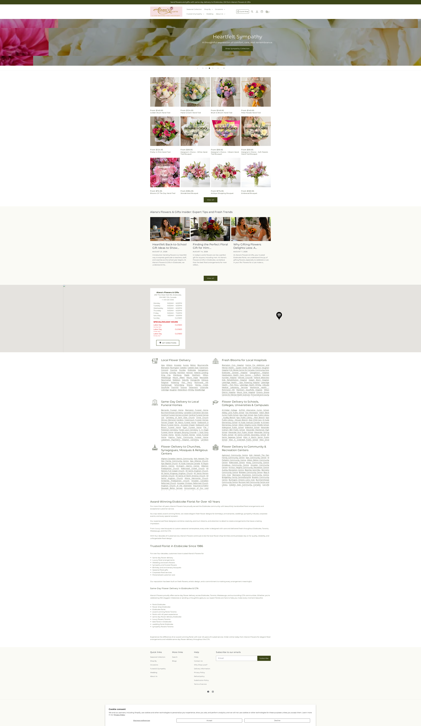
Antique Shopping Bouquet (222, 193)
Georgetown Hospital (259, 373)
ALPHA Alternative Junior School (254, 410)
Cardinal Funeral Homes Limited (174, 415)
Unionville (204, 387)
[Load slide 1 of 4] (202, 68)
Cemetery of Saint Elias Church (180, 418)
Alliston (169, 365)
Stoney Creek (201, 385)
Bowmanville (202, 365)
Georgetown (203, 370)
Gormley (164, 373)
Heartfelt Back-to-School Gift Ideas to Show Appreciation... (169, 246)
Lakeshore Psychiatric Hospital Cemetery (180, 440)
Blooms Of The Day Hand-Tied (162, 193)
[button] (208, 9)
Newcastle (204, 377)
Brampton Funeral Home (196, 410)
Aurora (186, 365)
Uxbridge (165, 390)
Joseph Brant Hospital (259, 380)
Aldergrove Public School (233, 427)
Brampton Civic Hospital (233, 365)
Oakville (185, 380)
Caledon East (193, 368)
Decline (277, 720)
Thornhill (174, 387)
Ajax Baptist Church (169, 463)
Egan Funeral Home (192, 427)
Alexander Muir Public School (240, 432)
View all (210, 200)
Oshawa (204, 380)
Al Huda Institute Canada (249, 422)
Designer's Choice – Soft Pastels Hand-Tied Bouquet (254, 153)
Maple (186, 375)
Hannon (189, 373)
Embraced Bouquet (249, 193)
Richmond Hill (201, 382)
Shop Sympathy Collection (210, 48)
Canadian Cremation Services (196, 413)
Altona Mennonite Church (196, 478)
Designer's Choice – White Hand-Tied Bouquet (194, 153)
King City (165, 375)
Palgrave (164, 382)
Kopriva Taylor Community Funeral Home (188, 437)
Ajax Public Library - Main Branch (250, 418)
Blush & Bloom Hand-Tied (221, 113)
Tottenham (193, 387)
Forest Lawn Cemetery (188, 430)
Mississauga (166, 377)
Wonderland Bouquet (189, 193)
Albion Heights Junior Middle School (253, 425)
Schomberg (179, 385)
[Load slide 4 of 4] (212, 68)
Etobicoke (192, 370)
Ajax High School (246, 415)
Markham (196, 375)
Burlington (174, 368)
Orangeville (195, 380)
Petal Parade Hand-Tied (251, 113)
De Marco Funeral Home (185, 422)
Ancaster (177, 365)
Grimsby (172, 373)
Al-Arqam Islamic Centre (187, 466)
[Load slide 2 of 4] (206, 68)
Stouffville (165, 387)
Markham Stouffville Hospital (249, 390)
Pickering (175, 382)
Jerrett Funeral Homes (185, 435)
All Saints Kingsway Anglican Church (177, 473)
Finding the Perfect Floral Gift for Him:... (210, 246)
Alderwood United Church (192, 468)
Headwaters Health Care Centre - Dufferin (241, 375)
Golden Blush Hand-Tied (160, 113)
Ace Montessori (251, 413)
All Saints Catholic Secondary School (250, 435)
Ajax (163, 365)
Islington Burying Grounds (185, 432)
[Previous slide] (197, 68)
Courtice (173, 370)
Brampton (165, 368)
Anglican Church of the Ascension (176, 486)
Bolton (193, 365)
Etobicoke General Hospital (234, 373)
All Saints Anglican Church (197, 471)
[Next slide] (218, 68)
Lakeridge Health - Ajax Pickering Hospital (241, 382)
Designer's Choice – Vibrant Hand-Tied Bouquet (225, 153)
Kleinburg (177, 375)
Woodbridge (200, 390)
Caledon (183, 368)
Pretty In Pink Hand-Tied (160, 152)
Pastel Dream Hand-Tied (191, 113)
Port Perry (187, 382)
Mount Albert (179, 377)
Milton (205, 375)
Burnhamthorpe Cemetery (172, 413)
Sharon (190, 385)
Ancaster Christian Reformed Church (192, 483)
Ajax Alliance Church (199, 461)
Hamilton (181, 373)
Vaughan (173, 390)
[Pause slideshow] (223, 68)
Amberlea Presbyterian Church (175, 481)
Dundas (182, 370)
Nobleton (176, 380)
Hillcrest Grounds (245, 377)
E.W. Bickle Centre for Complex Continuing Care (249, 370)
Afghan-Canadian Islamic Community (177, 459)
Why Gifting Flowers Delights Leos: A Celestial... (247, 246)
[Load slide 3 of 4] (209, 68)
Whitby (191, 390)
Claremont (203, 368)
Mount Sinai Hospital (246, 392)
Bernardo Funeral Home (172, 410)
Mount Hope (192, 377)
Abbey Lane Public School (233, 413)
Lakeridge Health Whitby (250, 385)
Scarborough (166, 385)
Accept (209, 720)
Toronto (183, 387)
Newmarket (166, 380)
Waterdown (182, 390)
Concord (164, 370)
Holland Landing (201, 373)
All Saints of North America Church (190, 476)
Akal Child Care (255, 420)
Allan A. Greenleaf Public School (243, 440)
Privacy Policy (119, 715)
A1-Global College (229, 410)
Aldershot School (252, 427)
